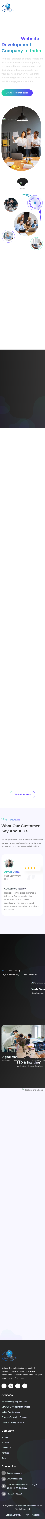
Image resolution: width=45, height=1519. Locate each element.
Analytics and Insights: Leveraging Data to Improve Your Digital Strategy (22, 1247)
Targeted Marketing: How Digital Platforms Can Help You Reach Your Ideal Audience (21, 1194)
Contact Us (6, 1448)
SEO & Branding (28, 1062)
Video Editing (22, 690)
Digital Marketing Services (13, 1422)
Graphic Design (22, 650)
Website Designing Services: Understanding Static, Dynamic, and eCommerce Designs (20, 1305)
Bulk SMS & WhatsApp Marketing (22, 773)
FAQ (27, 1515)
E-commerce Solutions (22, 573)
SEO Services (31, 974)
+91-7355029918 (14, 1494)
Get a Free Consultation (17, 93)
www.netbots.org (14, 1479)
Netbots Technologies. (29, 1506)
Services (5, 1443)
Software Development (22, 534)
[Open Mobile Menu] (41, 8)
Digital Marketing (22, 731)
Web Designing (22, 492)
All (3, 970)
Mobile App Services (11, 1412)
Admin (26, 1185)
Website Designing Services (14, 1402)
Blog (4, 1458)
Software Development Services (16, 1407)
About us (5, 1437)
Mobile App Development (22, 612)
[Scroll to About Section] (22, 186)
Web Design (14, 970)
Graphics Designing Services (14, 1417)
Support (35, 1515)
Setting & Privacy (13, 1515)
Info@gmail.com (14, 1473)
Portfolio (5, 1453)
